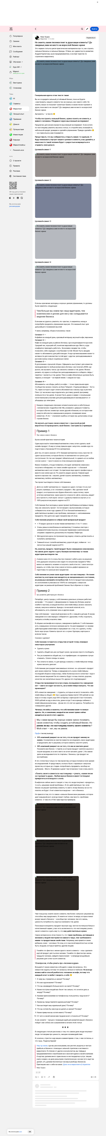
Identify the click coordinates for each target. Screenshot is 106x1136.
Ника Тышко (45, 37)
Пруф (37, 733)
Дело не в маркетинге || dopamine (76, 1064)
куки (20, 1131)
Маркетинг (43, 39)
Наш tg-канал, (42, 1046)
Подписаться (91, 38)
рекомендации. (14, 206)
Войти (94, 29)
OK (30, 1132)
